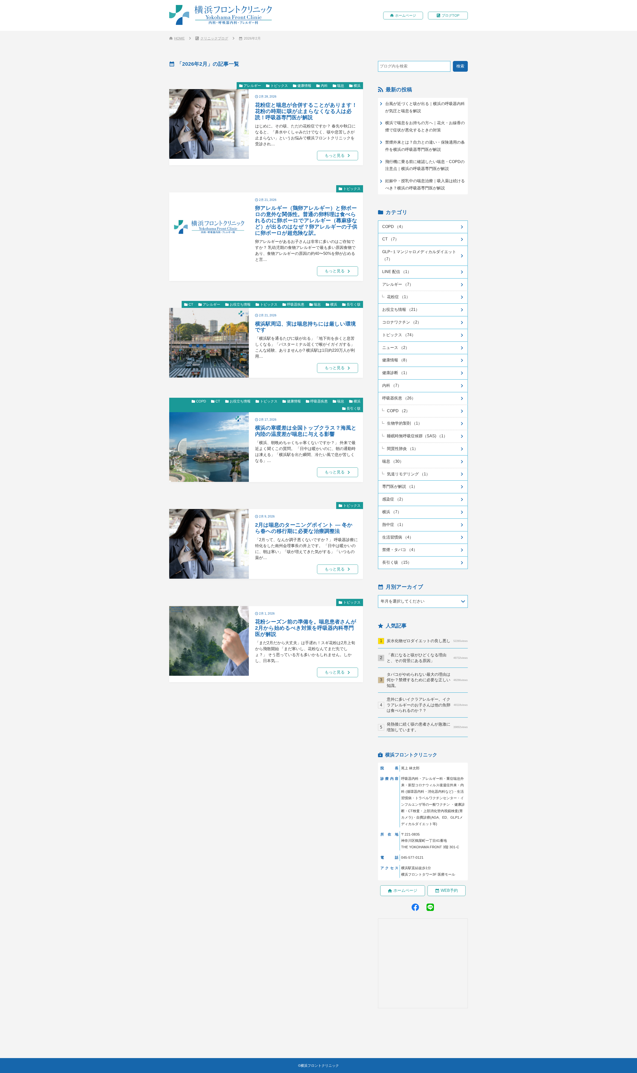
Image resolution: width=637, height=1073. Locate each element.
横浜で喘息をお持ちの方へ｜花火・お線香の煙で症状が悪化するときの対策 (425, 126)
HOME (179, 38)
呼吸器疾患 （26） (399, 398)
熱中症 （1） (393, 524)
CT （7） (390, 239)
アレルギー (252, 86)
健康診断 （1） (395, 373)
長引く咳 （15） (397, 562)
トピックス (279, 86)
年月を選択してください (403, 601)
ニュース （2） (395, 347)
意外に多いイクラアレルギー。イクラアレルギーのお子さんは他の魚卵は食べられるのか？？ (427, 705)
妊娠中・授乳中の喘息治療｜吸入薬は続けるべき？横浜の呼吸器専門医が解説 (425, 184)
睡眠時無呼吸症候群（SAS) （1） (417, 436)
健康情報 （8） (395, 360)
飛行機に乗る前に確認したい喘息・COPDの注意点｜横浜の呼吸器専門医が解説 (425, 165)
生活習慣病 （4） (397, 537)
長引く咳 (354, 304)
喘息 (340, 86)
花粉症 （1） (398, 297)
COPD (201, 401)
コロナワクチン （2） (401, 322)
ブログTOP (450, 15)
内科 (324, 86)
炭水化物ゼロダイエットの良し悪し (427, 641)
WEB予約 (449, 890)
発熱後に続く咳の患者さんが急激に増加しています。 (427, 727)
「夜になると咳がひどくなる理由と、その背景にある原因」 (427, 658)
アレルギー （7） (397, 284)
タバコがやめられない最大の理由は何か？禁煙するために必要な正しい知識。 (427, 680)
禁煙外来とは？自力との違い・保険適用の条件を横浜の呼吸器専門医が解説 (425, 146)
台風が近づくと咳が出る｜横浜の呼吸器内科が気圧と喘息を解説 (425, 107)
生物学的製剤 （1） (404, 423)
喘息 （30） (393, 461)
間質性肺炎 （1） (402, 449)
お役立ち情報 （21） (401, 309)
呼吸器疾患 (295, 304)
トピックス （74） (399, 335)
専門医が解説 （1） (399, 486)
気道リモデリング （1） (408, 474)
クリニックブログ (214, 38)
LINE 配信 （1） (396, 272)
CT (191, 304)
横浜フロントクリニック (320, 1066)
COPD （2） (398, 411)
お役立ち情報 (240, 304)
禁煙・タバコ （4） (399, 550)
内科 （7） (391, 385)
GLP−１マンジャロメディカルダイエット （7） (419, 255)
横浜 (357, 86)
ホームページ (405, 15)
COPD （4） (393, 227)
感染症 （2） (393, 499)
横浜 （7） (391, 512)
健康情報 (304, 86)
